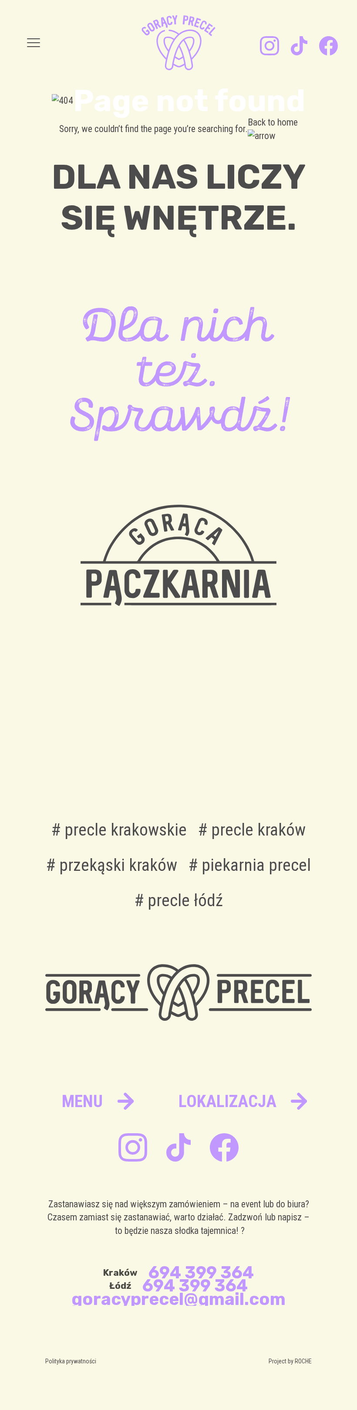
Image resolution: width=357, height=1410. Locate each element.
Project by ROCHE (290, 1361)
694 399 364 (201, 1272)
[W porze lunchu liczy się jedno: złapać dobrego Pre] (143, 739)
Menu (82, 1101)
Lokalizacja (227, 1101)
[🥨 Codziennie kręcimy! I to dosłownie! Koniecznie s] (213, 739)
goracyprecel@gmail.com (178, 1299)
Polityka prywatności (70, 1361)
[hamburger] (33, 43)
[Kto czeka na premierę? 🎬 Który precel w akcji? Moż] (283, 739)
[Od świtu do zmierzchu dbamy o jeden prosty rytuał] (73, 739)
